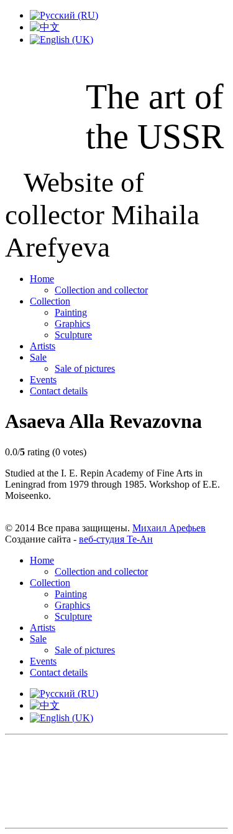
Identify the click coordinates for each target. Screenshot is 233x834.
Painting (71, 312)
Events (43, 379)
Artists (42, 346)
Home (42, 278)
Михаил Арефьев (169, 528)
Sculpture (73, 334)
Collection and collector (101, 290)
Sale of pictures (85, 368)
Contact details (59, 391)
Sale (38, 357)
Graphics (72, 323)
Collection (50, 301)
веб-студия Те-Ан (116, 539)
